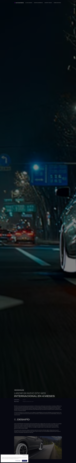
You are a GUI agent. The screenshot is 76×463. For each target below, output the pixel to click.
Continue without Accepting (25, 455)
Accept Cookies (25, 460)
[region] (14, 458)
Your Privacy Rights (17, 460)
